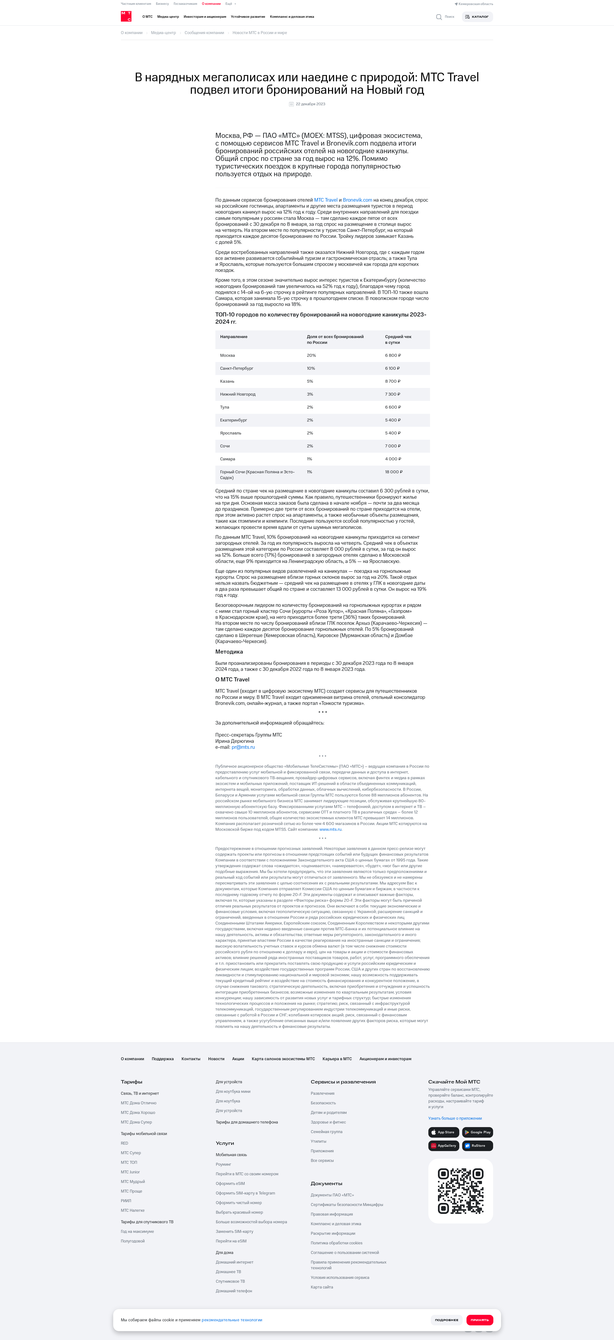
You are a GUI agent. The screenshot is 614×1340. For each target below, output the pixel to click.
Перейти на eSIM (231, 1241)
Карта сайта (322, 1287)
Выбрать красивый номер (239, 1212)
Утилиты (318, 1141)
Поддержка (163, 1059)
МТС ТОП (129, 1162)
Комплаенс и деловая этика (336, 1224)
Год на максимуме (137, 1232)
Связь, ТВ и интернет (140, 1093)
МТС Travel (326, 200)
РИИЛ (126, 1201)
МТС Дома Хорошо (138, 1113)
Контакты (191, 1059)
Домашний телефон (234, 1291)
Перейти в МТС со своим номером (247, 1174)
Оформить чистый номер (239, 1203)
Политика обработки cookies (336, 1243)
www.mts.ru (330, 829)
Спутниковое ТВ (230, 1281)
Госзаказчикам (185, 3)
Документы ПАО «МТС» (332, 1195)
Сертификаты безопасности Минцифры (347, 1205)
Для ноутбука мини (233, 1091)
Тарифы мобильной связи (144, 1134)
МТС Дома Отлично (138, 1103)
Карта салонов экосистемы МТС (283, 1059)
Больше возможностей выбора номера (251, 1222)
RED (124, 1143)
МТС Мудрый (133, 1182)
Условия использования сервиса (340, 1278)
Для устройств (229, 1082)
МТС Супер (131, 1153)
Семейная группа (326, 1132)
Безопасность (323, 1103)
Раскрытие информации (333, 1233)
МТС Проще (131, 1191)
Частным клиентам (136, 3)
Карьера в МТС (337, 1059)
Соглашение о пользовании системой (345, 1253)
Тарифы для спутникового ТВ (147, 1222)
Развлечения (322, 1093)
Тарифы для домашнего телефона (247, 1122)
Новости (216, 1059)
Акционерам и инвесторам (385, 1059)
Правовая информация (332, 1214)
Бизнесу (162, 3)
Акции (238, 1059)
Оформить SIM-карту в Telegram (245, 1193)
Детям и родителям (329, 1113)
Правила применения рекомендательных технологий (348, 1265)
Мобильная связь (231, 1155)
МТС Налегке (133, 1210)
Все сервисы (322, 1161)
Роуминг (223, 1164)
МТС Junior (130, 1172)
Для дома (224, 1253)
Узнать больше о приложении (455, 1118)
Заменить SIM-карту (234, 1232)
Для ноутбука (228, 1101)
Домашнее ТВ (228, 1272)
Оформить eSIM (230, 1184)
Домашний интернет (235, 1262)
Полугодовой (133, 1241)
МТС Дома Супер (136, 1122)
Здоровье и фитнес (328, 1122)
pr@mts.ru (243, 747)
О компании (211, 3)
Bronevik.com (357, 200)
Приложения (322, 1151)
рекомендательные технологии (232, 1320)
